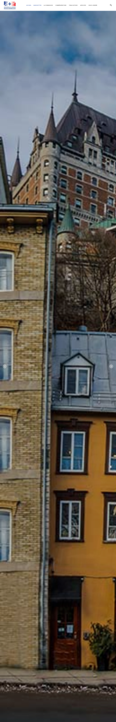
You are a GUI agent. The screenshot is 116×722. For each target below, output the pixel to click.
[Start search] (111, 5)
